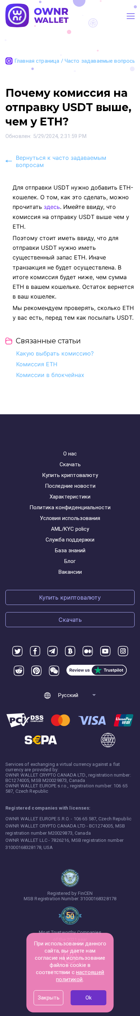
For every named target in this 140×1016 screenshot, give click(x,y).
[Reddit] (19, 671)
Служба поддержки (70, 539)
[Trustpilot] (96, 671)
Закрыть (49, 997)
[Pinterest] (36, 671)
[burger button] (131, 16)
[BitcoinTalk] (70, 651)
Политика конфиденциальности (70, 507)
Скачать (70, 464)
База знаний (70, 550)
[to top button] (126, 958)
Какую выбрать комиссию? (55, 353)
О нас (70, 453)
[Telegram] (52, 651)
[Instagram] (123, 651)
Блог (70, 561)
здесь (52, 206)
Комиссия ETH (36, 364)
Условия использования (70, 518)
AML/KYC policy (70, 529)
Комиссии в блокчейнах (50, 374)
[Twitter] (17, 651)
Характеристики (70, 496)
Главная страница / (39, 61)
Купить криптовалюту (70, 475)
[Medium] (88, 651)
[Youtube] (105, 651)
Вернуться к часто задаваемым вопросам (61, 161)
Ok (88, 997)
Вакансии (70, 572)
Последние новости (70, 486)
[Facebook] (35, 651)
